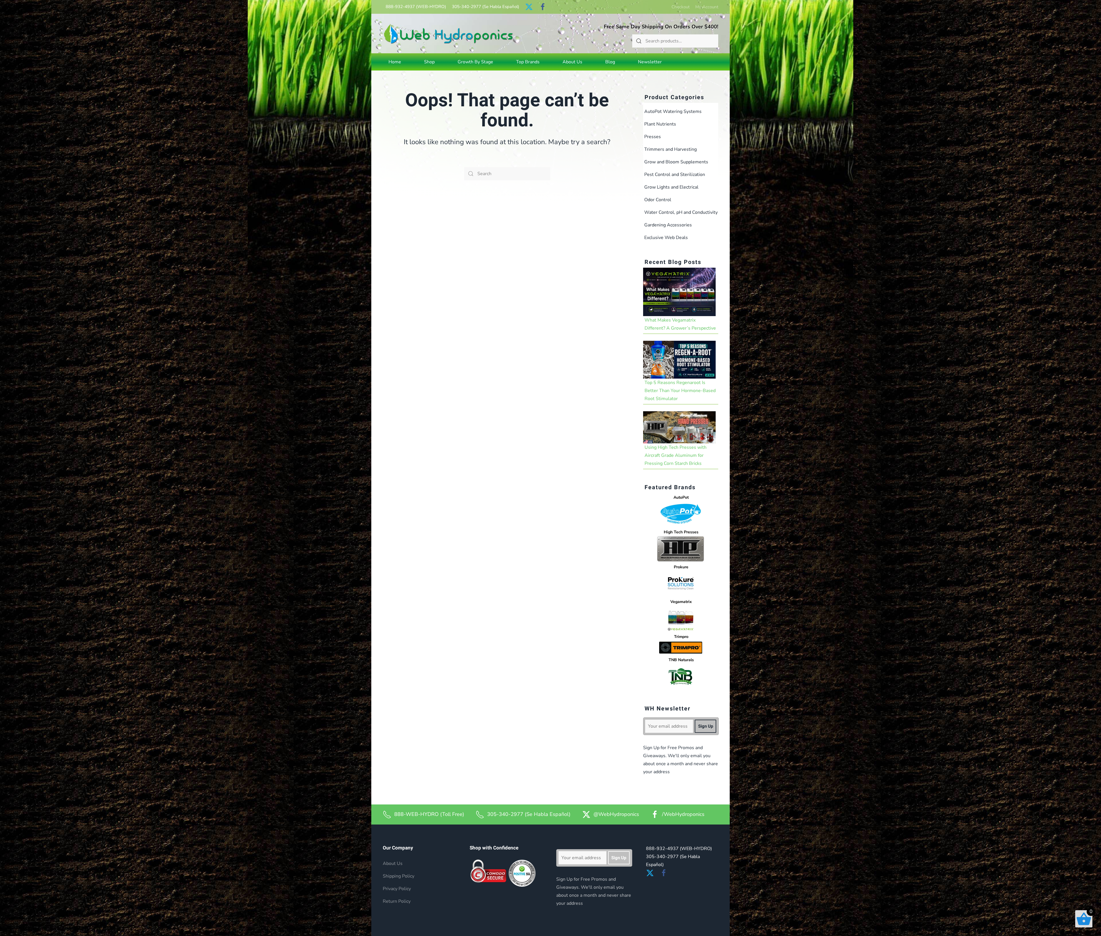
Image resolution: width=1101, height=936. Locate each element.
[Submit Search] (638, 41)
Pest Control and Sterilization (674, 174)
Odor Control (657, 200)
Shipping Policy (398, 876)
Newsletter (650, 62)
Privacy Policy (397, 889)
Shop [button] (429, 62)
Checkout (680, 7)
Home (395, 62)
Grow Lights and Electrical (671, 187)
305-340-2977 (485, 6)
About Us (572, 62)
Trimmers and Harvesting (670, 149)
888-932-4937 (416, 6)
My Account (706, 7)
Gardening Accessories (668, 225)
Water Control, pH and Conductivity (681, 212)
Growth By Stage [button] (475, 62)
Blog (610, 62)
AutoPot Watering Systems (673, 111)
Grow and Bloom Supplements (676, 162)
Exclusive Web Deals (666, 237)
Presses (652, 137)
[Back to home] (448, 33)
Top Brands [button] (528, 62)
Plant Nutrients (660, 124)
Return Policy (397, 901)
